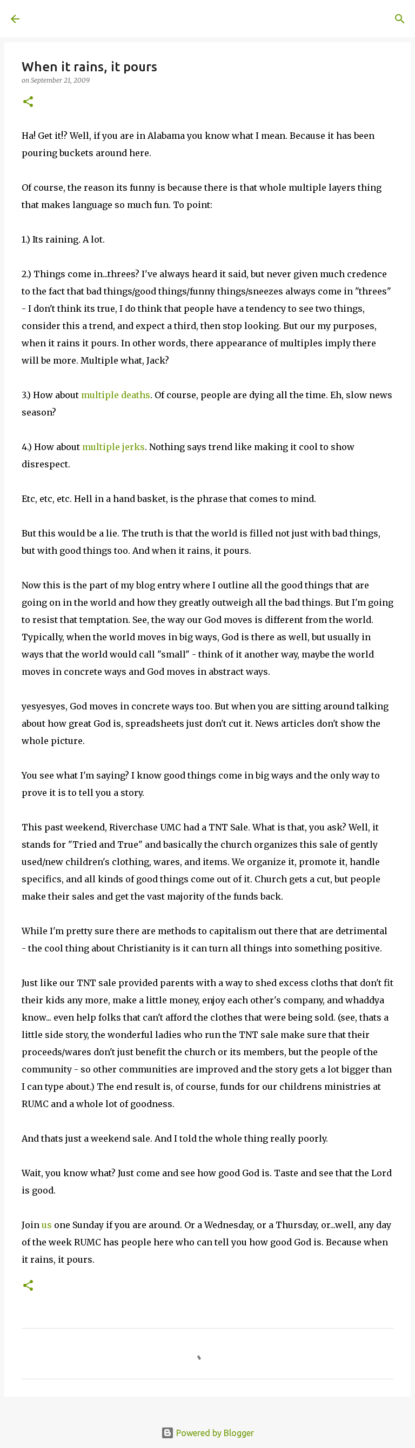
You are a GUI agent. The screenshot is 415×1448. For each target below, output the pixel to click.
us (47, 1224)
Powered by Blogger (214, 1433)
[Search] (181, 19)
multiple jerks (113, 446)
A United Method (98, 18)
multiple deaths (115, 395)
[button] (28, 102)
